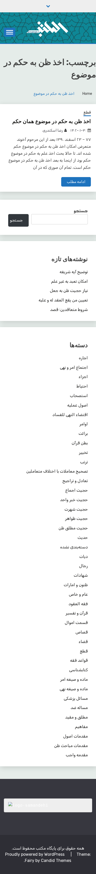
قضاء (83, 641)
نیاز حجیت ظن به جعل (69, 290)
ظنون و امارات (76, 584)
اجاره (83, 357)
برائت (83, 433)
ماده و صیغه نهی (74, 688)
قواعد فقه (79, 660)
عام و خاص (78, 594)
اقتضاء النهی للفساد (70, 414)
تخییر (83, 452)
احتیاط (82, 386)
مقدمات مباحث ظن (71, 745)
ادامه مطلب (76, 182)
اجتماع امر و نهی (74, 367)
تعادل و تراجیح (75, 480)
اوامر (83, 423)
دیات (83, 556)
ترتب (84, 461)
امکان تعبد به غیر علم (69, 281)
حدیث (83, 537)
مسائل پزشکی (76, 698)
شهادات (81, 575)
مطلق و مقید (76, 717)
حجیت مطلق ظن (73, 528)
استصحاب (79, 395)
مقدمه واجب (77, 754)
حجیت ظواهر (76, 518)
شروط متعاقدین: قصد (69, 309)
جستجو (81, 210)
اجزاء (83, 376)
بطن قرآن (80, 442)
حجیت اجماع (76, 490)
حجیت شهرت (76, 509)
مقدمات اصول (75, 736)
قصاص (82, 632)
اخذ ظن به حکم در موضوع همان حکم (51, 121)
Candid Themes (56, 860)
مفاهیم (81, 726)
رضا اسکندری (52, 130)
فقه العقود (78, 603)
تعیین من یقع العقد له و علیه (63, 300)
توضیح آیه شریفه (74, 271)
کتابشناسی (78, 669)
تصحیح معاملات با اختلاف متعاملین (57, 471)
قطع (87, 112)
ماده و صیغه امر (74, 679)
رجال (83, 565)
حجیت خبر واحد (74, 499)
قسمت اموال (76, 622)
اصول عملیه (77, 405)
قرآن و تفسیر (77, 613)
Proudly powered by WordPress (35, 854)
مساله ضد (79, 707)
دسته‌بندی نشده (74, 547)
